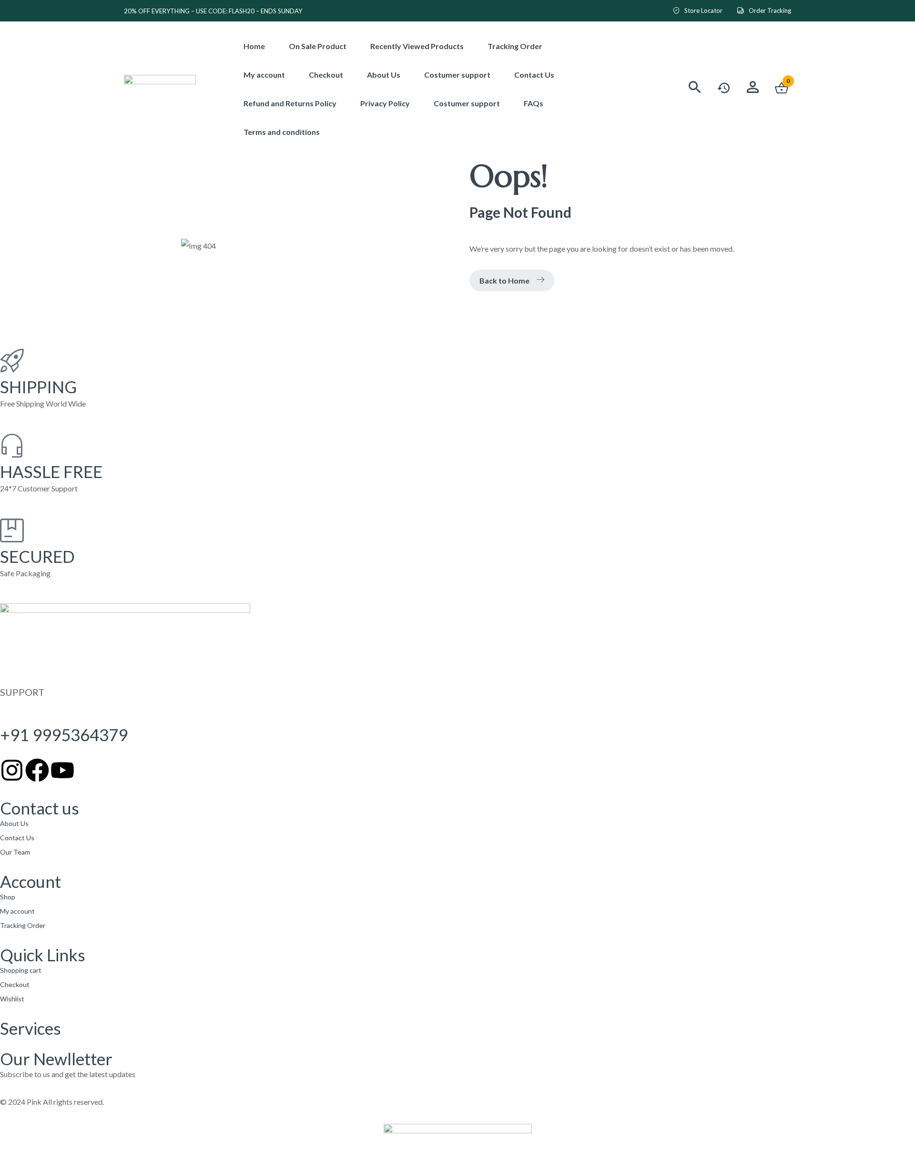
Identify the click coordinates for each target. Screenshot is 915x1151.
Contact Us (17, 838)
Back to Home (504, 280)
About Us (14, 823)
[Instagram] (12, 770)
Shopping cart (20, 970)
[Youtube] (62, 770)
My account (17, 911)
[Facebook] (37, 770)
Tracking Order (22, 925)
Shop (7, 897)
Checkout (15, 984)
